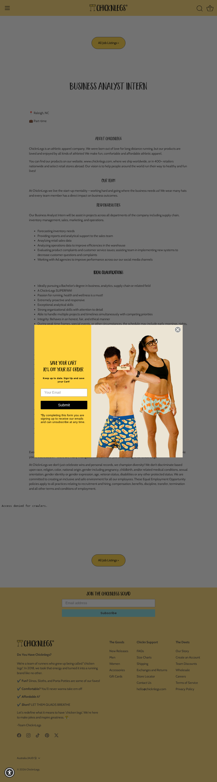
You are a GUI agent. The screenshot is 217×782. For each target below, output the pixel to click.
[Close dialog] (178, 329)
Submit (64, 405)
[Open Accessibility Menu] (9, 772)
